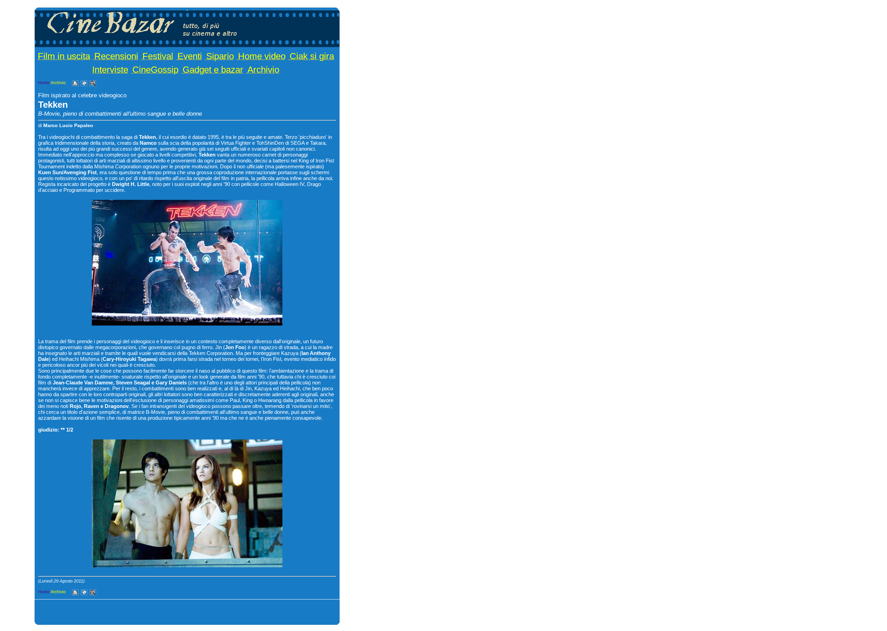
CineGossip (155, 69)
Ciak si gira (312, 56)
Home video (262, 56)
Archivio (263, 69)
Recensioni (116, 56)
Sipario (220, 56)
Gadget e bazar (213, 69)
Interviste (110, 69)
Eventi (189, 56)
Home (44, 82)
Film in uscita (64, 56)
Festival (157, 56)
